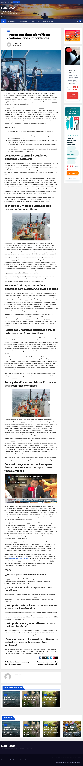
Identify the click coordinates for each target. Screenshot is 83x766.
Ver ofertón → (72, 173)
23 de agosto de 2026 (52, 732)
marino (30, 245)
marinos (14, 95)
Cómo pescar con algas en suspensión (50, 699)
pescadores (22, 186)
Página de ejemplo (72, 759)
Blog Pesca (35, 21)
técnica (52, 561)
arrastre (48, 257)
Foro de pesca (48, 21)
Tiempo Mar (23, 21)
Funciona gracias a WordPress (8, 759)
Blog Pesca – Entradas (63, 757)
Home (52, 757)
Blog (8, 31)
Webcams (11, 21)
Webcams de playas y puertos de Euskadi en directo (68, 762)
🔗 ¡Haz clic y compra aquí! (72, 95)
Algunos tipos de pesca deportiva (18, 558)
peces (53, 110)
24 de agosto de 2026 (12, 732)
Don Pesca (8, 8)
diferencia (21, 95)
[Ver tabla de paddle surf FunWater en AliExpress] (72, 123)
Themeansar (28, 759)
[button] (77, 21)
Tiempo (79, 759)
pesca (8, 93)
